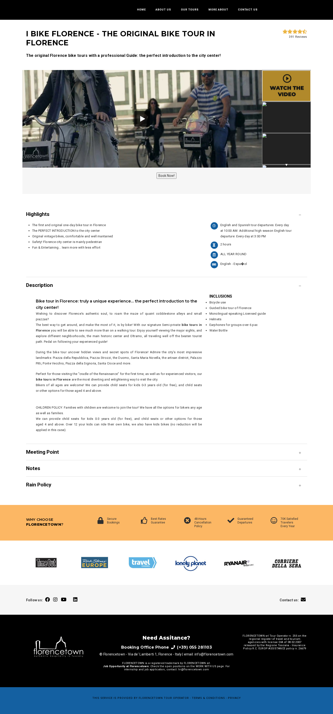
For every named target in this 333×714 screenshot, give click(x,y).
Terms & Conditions (208, 698)
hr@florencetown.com (193, 669)
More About (218, 9)
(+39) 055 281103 (194, 647)
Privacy (234, 698)
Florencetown (151, 698)
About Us (163, 9)
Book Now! (166, 176)
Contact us (248, 9)
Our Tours (190, 9)
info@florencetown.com (214, 654)
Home (141, 9)
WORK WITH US (206, 666)
